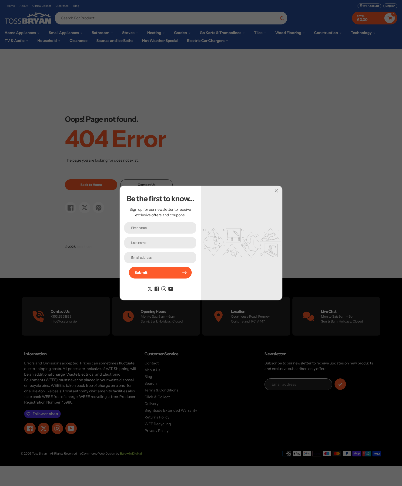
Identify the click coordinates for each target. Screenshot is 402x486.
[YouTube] (170, 288)
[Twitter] (149, 288)
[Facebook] (156, 288)
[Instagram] (163, 288)
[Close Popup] (276, 191)
